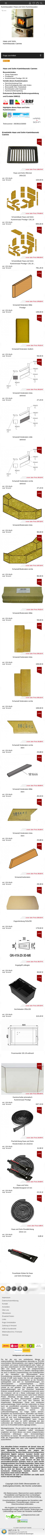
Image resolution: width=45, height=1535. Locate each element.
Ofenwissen (6, 1313)
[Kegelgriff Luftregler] (22, 968)
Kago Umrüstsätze (9, 1322)
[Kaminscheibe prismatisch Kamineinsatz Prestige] (22, 1100)
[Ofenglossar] (19, 1288)
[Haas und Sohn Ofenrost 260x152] (22, 176)
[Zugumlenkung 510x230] (22, 924)
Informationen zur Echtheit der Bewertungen (20, 1533)
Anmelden (6, 1307)
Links (4, 1319)
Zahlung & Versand (9, 1325)
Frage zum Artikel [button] (9, 55)
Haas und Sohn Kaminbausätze (26, 7)
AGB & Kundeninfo (9, 1329)
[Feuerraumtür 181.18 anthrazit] (22, 1056)
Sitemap (5, 1335)
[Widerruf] (25, 1288)
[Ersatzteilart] (8, 1288)
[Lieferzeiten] (14, 1288)
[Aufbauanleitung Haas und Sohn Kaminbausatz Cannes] (11, 100)
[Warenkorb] (37, 3)
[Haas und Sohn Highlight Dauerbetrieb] (10, 113)
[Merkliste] (33, 3)
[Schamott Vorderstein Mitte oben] (22, 792)
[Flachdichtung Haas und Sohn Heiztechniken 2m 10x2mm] (22, 1144)
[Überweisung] (18, 1350)
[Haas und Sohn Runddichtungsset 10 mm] (22, 1188)
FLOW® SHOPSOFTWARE (23, 1528)
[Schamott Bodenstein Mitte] (22, 616)
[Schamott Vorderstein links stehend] (22, 396)
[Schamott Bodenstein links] (22, 528)
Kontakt (5, 1304)
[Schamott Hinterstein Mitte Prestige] (22, 308)
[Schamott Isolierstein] (22, 880)
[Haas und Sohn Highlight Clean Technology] (21, 113)
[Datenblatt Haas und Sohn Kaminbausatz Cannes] (5, 100)
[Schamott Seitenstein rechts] (22, 704)
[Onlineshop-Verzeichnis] (30, 1515)
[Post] (22, 1346)
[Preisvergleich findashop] (13, 1515)
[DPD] (14, 1346)
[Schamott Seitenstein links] (22, 660)
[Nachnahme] (26, 1350)
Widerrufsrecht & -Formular (12, 1332)
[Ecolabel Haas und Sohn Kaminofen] (14, 100)
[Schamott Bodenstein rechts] (22, 572)
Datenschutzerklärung (10, 1301)
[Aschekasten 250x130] (22, 1012)
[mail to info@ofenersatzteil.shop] (2, 1288)
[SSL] (30, 1346)
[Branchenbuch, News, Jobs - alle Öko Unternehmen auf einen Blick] (22, 1520)
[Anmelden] (30, 3)
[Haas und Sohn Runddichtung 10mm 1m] (22, 1232)
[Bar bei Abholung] (39, 1346)
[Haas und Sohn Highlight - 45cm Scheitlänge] (5, 113)
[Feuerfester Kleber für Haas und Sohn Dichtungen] (22, 1276)
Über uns (5, 1310)
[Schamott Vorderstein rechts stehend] (22, 484)
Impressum (6, 1297)
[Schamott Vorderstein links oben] (22, 836)
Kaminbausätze (7, 7)
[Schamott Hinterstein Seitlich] (22, 352)
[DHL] (6, 1346)
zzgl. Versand (6, 180)
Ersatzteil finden (8, 1316)
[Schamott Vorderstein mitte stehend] (22, 440)
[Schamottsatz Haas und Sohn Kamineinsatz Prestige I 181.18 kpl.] (22, 264)
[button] (6, 3)
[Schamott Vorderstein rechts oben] (22, 748)
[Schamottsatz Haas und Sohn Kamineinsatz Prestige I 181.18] (22, 220)
